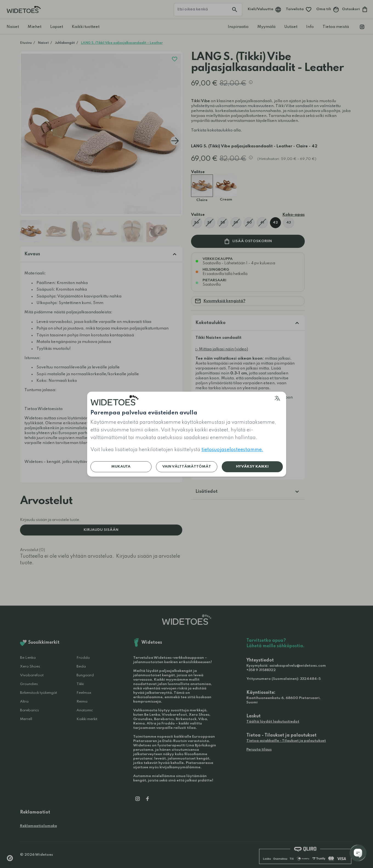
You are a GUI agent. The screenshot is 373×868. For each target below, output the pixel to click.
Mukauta (120, 466)
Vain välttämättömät (186, 466)
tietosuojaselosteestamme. (232, 449)
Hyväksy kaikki (252, 466)
